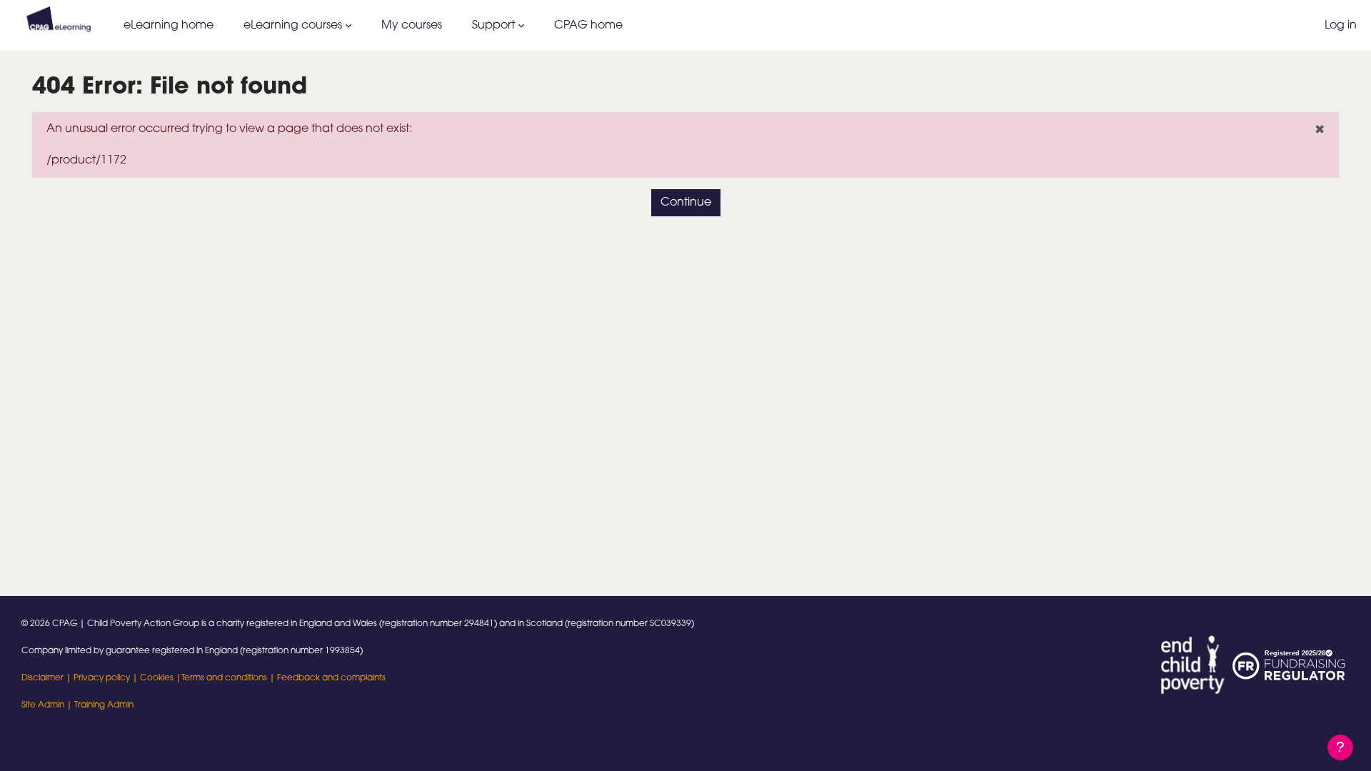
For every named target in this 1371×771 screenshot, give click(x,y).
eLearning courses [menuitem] (292, 25)
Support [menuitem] (493, 25)
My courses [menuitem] (411, 25)
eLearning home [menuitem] (169, 25)
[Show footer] (1340, 747)
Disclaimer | (47, 678)
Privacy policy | (107, 678)
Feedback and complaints (331, 678)
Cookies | (160, 678)
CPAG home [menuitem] (588, 25)
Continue (686, 202)
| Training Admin (99, 705)
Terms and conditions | (229, 678)
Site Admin (42, 705)
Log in (1341, 25)
